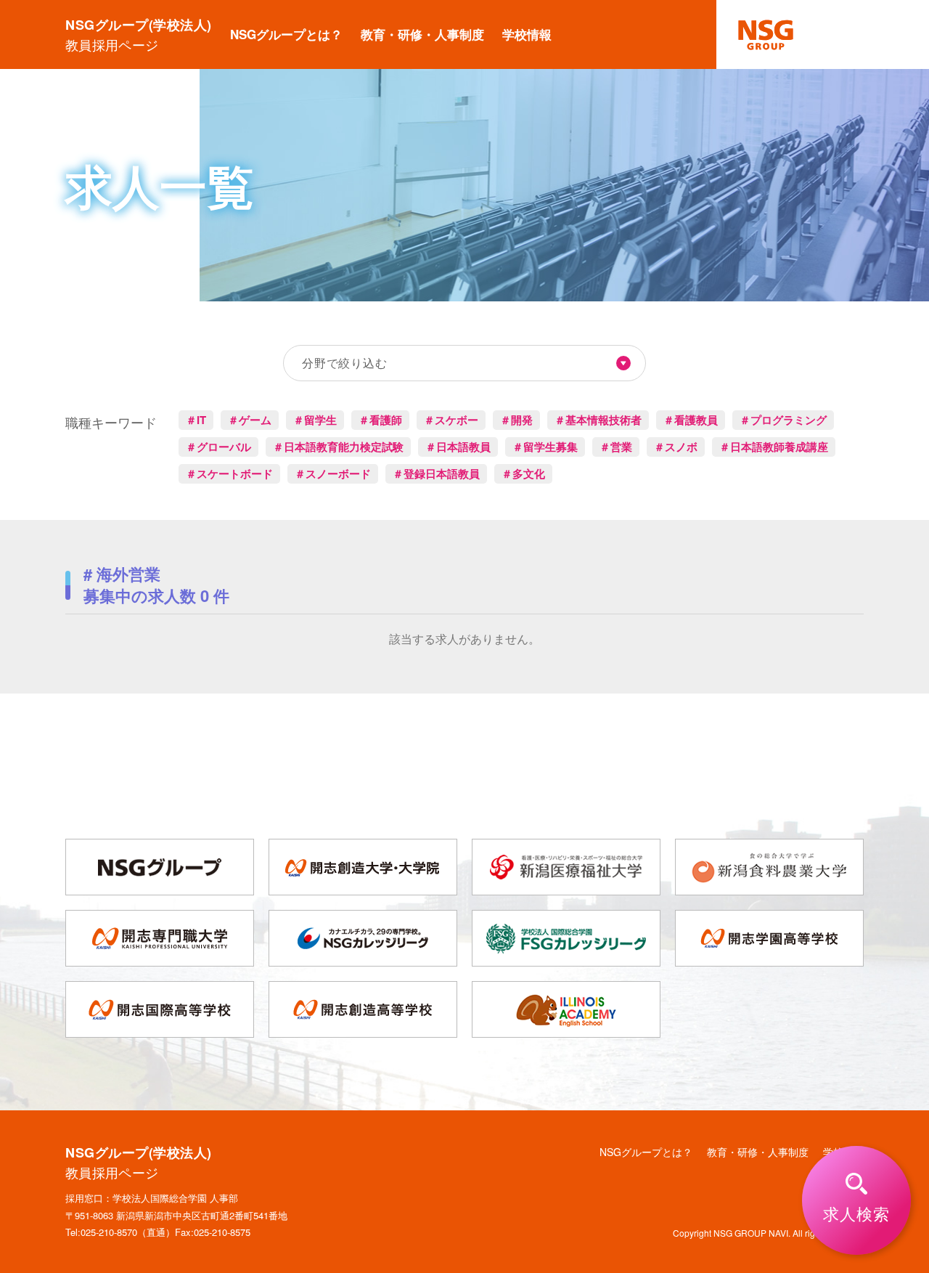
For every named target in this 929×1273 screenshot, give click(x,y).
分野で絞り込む (345, 362)
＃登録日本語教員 (436, 473)
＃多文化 (523, 473)
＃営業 (615, 447)
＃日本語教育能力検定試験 (338, 447)
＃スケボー (451, 420)
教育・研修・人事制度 (422, 34)
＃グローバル (218, 447)
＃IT (196, 420)
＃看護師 (380, 420)
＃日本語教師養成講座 (773, 447)
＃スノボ (675, 447)
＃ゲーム (249, 420)
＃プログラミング (783, 420)
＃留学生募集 (545, 447)
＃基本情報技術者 (598, 420)
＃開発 (516, 420)
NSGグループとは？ (286, 34)
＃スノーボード (333, 473)
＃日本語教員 (458, 447)
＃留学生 (315, 420)
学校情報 (527, 34)
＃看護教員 (690, 420)
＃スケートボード (229, 473)
